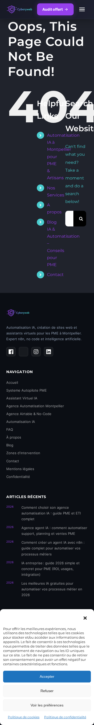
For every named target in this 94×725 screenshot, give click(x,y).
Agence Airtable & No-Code (28, 414)
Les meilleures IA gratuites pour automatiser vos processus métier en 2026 (51, 589)
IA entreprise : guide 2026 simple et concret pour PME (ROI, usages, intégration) (50, 569)
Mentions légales (20, 469)
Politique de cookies (23, 717)
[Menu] (82, 9)
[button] (85, 618)
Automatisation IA (20, 422)
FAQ (9, 429)
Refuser (47, 691)
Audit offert (52, 9)
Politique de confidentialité (65, 717)
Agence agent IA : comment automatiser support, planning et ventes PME (54, 531)
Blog (9, 445)
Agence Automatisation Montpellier (35, 406)
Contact (55, 274)
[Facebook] (11, 351)
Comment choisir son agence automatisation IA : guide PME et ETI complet (51, 513)
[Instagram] (36, 351)
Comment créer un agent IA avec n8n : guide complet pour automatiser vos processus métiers (53, 548)
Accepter (47, 677)
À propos (13, 437)
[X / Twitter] (23, 351)
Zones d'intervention (23, 453)
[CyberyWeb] (19, 9)
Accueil (12, 382)
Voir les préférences (47, 705)
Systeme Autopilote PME (26, 390)
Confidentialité (18, 477)
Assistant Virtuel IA (21, 398)
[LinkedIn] (48, 351)
